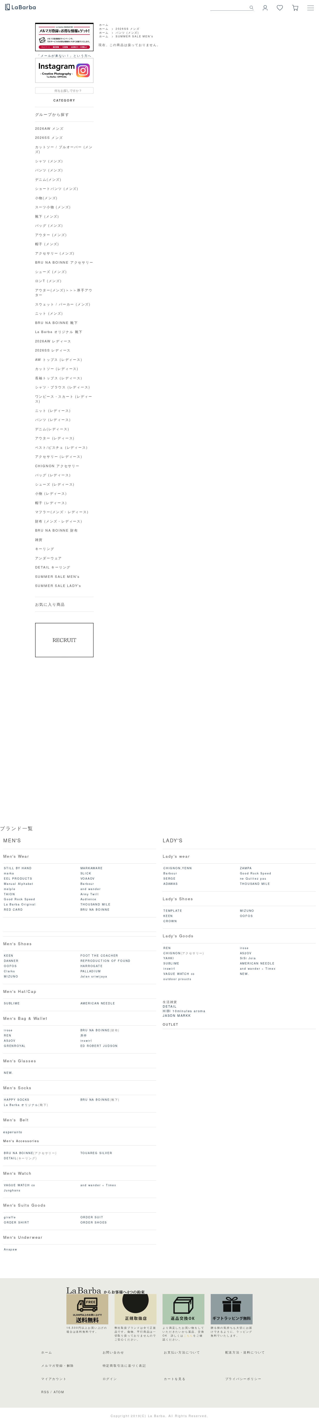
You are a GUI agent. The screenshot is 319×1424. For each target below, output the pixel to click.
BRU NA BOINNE (95, 910)
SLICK (86, 873)
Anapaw (10, 1249)
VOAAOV (88, 878)
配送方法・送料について (245, 1352)
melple (10, 889)
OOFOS (10, 966)
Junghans (12, 1190)
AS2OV (10, 1041)
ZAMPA (246, 868)
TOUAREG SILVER (96, 1153)
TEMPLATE (172, 911)
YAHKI (168, 958)
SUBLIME (12, 1003)
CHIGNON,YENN (177, 868)
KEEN (8, 956)
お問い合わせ (114, 1352)
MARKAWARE (92, 868)
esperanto (13, 1132)
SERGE (169, 878)
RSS (45, 1392)
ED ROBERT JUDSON (99, 1046)
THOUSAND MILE (96, 904)
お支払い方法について (182, 1352)
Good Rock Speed (19, 899)
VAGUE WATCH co (19, 1185)
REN (7, 1035)
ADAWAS (170, 884)
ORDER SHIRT (17, 1222)
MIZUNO (11, 976)
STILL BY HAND (18, 868)
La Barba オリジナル (21, 1105)
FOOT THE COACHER (99, 956)
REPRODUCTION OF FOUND (106, 961)
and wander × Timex (98, 1185)
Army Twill (90, 894)
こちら (188, 1335)
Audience (89, 899)
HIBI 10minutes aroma (184, 1011)
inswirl (86, 1041)
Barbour (87, 884)
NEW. (8, 1073)
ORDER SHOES (94, 1222)
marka (9, 873)
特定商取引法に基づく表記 (124, 1365)
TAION (9, 894)
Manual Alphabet (19, 884)
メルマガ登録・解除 (57, 1365)
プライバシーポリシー (243, 1378)
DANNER (11, 961)
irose (8, 1030)
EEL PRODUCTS (18, 878)
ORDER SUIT (92, 1217)
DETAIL (10, 1158)
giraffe (10, 1217)
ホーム (104, 24)
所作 (84, 1035)
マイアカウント (54, 1378)
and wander (91, 889)
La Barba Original (20, 904)
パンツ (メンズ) (127, 32)
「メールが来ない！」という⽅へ (64, 55)
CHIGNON (172, 953)
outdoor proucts (177, 979)
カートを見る (175, 1378)
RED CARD (13, 910)
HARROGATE (92, 966)
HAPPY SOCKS (17, 1100)
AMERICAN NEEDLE (98, 1003)
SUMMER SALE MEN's (134, 36)
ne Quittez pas (253, 878)
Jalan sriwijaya (94, 976)
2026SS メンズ (128, 28)
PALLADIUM (91, 971)
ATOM (59, 1392)
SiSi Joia (248, 958)
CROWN (170, 921)
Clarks (9, 971)
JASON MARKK (177, 1015)
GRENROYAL (15, 1046)
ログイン (110, 1378)
